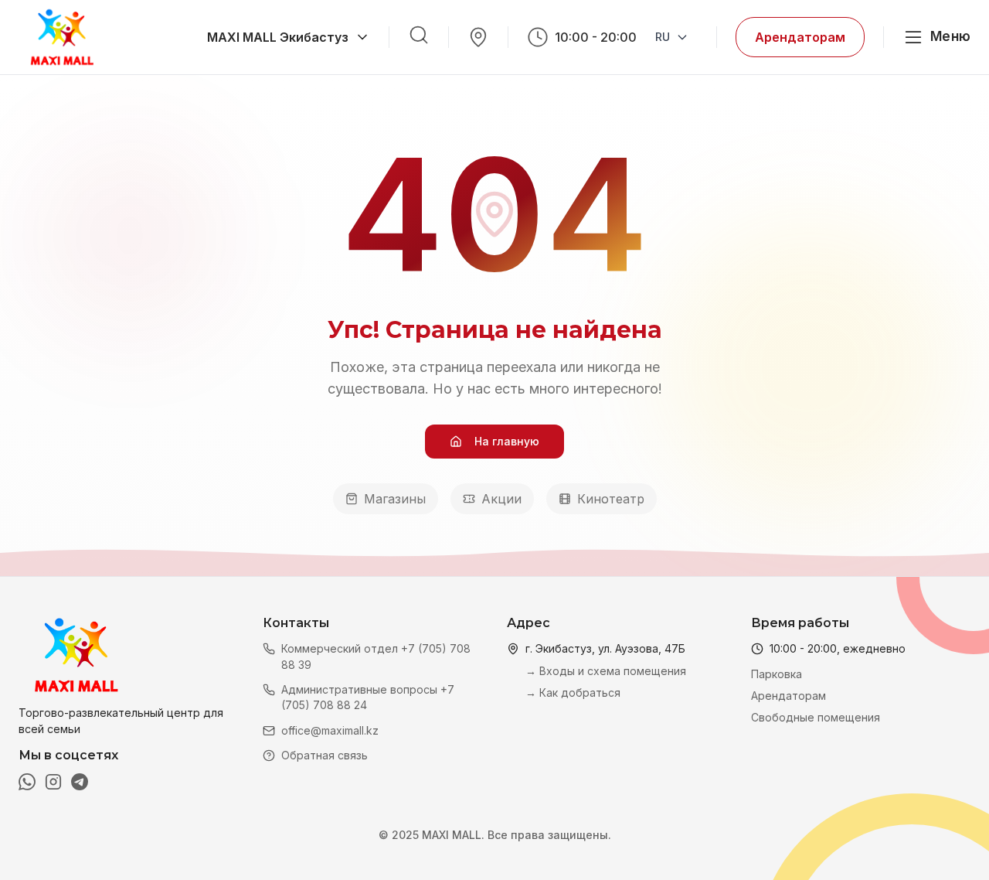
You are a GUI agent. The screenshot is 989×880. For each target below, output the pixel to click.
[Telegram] (79, 781)
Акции (501, 499)
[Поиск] (419, 35)
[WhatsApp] (27, 781)
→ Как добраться (572, 692)
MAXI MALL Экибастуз (277, 37)
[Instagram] (53, 781)
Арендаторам (800, 37)
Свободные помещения (815, 717)
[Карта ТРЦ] (478, 37)
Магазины (395, 499)
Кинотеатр (610, 499)
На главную (506, 441)
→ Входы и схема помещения (605, 670)
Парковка (776, 673)
